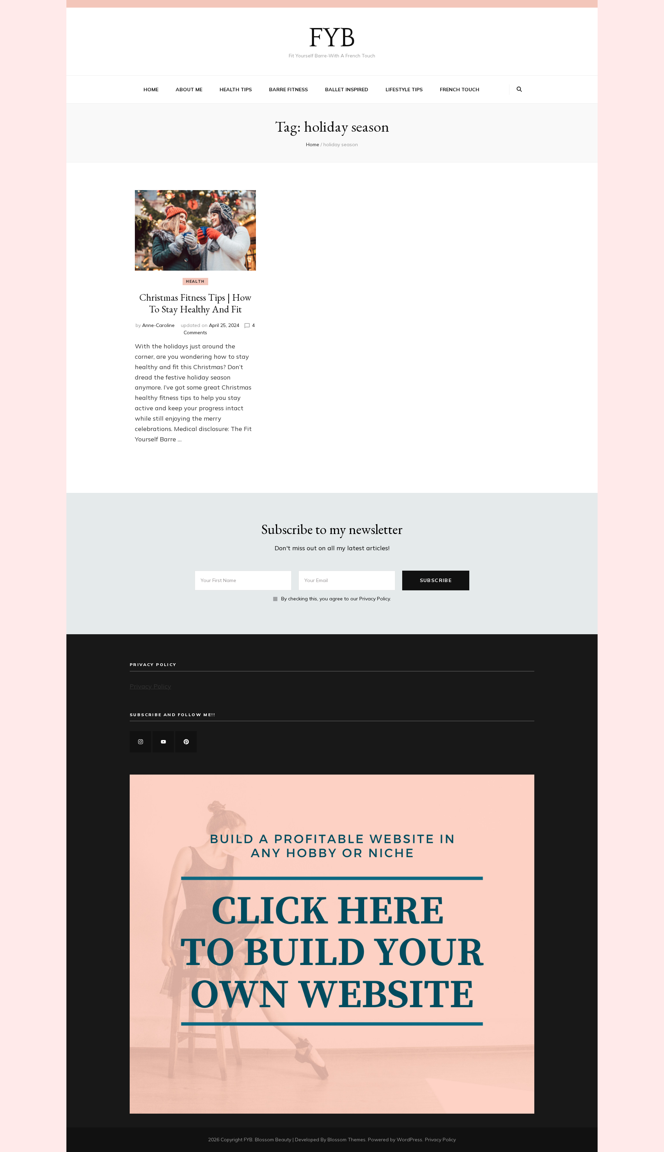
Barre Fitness (288, 89)
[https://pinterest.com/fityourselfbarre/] (186, 741)
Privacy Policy (150, 686)
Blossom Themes (347, 1139)
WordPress (409, 1139)
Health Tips (236, 89)
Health (195, 281)
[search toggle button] (519, 89)
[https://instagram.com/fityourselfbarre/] (140, 741)
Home (151, 89)
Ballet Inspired (346, 89)
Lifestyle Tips (404, 89)
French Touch (459, 89)
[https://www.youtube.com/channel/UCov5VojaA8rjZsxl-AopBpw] (163, 741)
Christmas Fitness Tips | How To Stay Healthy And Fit (195, 303)
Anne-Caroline (158, 325)
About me (189, 89)
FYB (332, 38)
